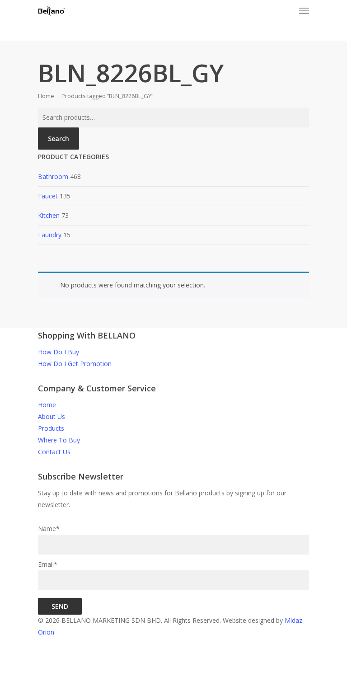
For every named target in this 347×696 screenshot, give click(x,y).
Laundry (49, 234)
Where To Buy (59, 440)
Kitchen (49, 215)
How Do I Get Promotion (75, 363)
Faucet (48, 196)
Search (58, 138)
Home (46, 96)
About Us (51, 416)
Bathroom (53, 176)
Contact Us (54, 451)
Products (51, 428)
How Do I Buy (58, 352)
